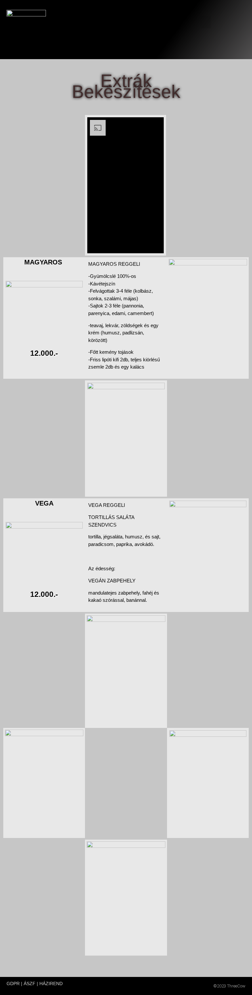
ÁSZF (29, 983)
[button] (205, 22)
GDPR (13, 983)
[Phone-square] (242, 13)
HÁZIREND (51, 983)
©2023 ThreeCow (229, 986)
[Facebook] (224, 13)
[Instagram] (233, 13)
